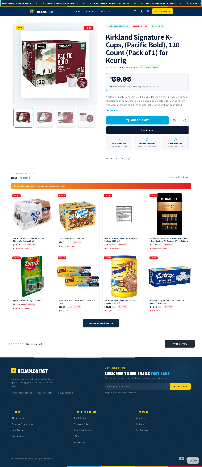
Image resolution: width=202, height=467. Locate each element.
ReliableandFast (26, 459)
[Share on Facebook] (116, 158)
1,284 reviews (131, 67)
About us (140, 418)
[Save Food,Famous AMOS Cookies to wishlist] (95, 196)
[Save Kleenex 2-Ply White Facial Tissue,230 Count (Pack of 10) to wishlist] (187, 258)
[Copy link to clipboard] (128, 158)
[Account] (141, 11)
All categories (19, 418)
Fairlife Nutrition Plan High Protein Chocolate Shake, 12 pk (29, 239)
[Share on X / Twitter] (122, 158)
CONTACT (91, 11)
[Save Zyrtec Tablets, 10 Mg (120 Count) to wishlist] (50, 258)
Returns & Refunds (83, 430)
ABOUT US (106, 11)
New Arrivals (18, 430)
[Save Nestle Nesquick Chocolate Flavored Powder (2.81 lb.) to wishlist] (141, 258)
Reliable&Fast (33, 371)
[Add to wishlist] (175, 120)
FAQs (76, 436)
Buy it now (147, 130)
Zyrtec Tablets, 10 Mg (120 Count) (28, 300)
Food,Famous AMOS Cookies (71, 238)
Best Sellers (18, 436)
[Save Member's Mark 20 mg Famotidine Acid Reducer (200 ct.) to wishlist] (141, 196)
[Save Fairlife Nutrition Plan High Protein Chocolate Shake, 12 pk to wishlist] (50, 196)
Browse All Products (178, 177)
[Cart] (147, 11)
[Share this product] (184, 120)
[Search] (135, 11)
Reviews (140, 424)
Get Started (161, 11)
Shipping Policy (82, 424)
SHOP (78, 11)
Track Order (80, 418)
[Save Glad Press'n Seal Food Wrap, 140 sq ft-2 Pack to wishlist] (95, 258)
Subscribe (182, 386)
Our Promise (142, 430)
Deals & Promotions (22, 424)
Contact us (80, 442)
